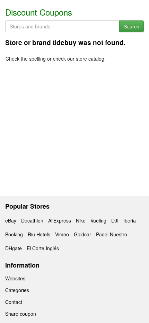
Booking (14, 234)
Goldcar (82, 234)
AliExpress (59, 220)
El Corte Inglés (43, 248)
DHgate (13, 248)
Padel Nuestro (111, 234)
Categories (17, 290)
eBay (10, 220)
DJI (115, 220)
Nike (81, 220)
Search (131, 26)
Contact (13, 301)
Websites (15, 278)
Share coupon (20, 313)
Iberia (129, 220)
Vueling (98, 220)
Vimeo (62, 234)
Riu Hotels (39, 234)
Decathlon (32, 220)
